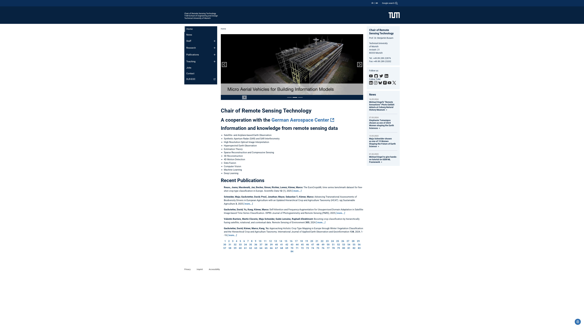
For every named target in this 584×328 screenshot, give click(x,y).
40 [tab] (276, 244)
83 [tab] (359, 248)
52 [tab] (338, 244)
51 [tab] (333, 244)
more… (296, 191)
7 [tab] (248, 241)
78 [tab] (333, 248)
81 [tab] (349, 248)
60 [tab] (240, 248)
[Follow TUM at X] (394, 83)
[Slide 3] (300, 97)
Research (191, 47)
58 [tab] (230, 248)
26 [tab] (342, 241)
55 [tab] (354, 244)
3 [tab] (232, 241)
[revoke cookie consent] (578, 322)
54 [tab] (349, 244)
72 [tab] (302, 248)
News (189, 34)
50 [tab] (328, 244)
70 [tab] (292, 248)
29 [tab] (358, 241)
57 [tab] (224, 248)
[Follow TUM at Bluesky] (380, 83)
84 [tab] (292, 251)
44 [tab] (297, 244)
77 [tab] (328, 248)
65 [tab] (266, 248)
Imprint (200, 269)
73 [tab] (307, 248)
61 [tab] (245, 248)
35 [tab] (250, 244)
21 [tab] (317, 241)
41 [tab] (281, 244)
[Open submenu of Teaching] (214, 61)
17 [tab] (296, 241)
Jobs (188, 67)
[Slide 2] (295, 97)
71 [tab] (297, 248)
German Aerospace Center (300, 120)
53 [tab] (343, 244)
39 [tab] (271, 244)
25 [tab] (337, 241)
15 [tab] (286, 241)
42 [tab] (286, 244)
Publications (192, 54)
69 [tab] (286, 248)
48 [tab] (317, 244)
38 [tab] (266, 244)
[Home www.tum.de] (394, 15)
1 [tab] (225, 241)
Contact (190, 73)
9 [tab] (255, 241)
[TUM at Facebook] (385, 83)
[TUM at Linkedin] (371, 83)
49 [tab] (323, 244)
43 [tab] (292, 244)
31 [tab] (230, 244)
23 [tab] (327, 241)
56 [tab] (359, 244)
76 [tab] (323, 248)
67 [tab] (276, 248)
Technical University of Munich (197, 18)
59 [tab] (235, 248)
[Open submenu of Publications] (214, 54)
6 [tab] (244, 241)
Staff (188, 41)
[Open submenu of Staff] (214, 41)
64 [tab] (261, 248)
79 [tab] (338, 248)
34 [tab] (245, 244)
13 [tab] (275, 241)
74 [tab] (312, 248)
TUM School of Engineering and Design (201, 16)
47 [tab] (312, 244)
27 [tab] (348, 241)
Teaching (190, 61)
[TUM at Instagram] (375, 83)
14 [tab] (280, 241)
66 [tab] (271, 248)
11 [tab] (265, 241)
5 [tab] (240, 241)
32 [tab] (235, 244)
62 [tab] (250, 248)
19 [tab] (306, 241)
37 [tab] (261, 244)
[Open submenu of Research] (214, 48)
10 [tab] (260, 241)
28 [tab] (353, 241)
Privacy (187, 269)
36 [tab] (255, 244)
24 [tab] (332, 241)
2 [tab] (229, 241)
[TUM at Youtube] (389, 83)
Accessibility (214, 269)
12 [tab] (270, 241)
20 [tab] (311, 241)
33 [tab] (240, 244)
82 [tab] (354, 248)
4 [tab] (236, 241)
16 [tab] (291, 241)
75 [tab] (317, 248)
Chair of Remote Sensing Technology (200, 13)
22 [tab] (322, 241)
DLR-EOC (190, 79)
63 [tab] (255, 248)
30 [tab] (224, 244)
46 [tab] (307, 244)
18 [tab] (301, 241)
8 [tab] (251, 241)
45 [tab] (302, 244)
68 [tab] (281, 248)
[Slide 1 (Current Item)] (289, 97)
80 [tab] (343, 248)
